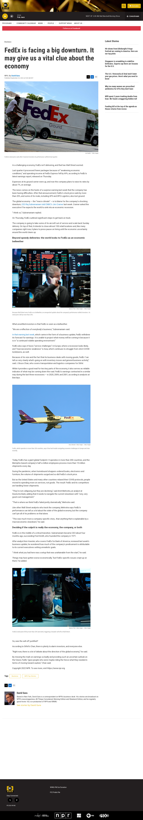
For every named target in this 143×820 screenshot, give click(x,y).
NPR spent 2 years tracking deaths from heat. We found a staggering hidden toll (121, 97)
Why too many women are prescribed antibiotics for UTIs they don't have (120, 87)
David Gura (16, 76)
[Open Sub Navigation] (13, 23)
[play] (5, 16)
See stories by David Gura (29, 705)
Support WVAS (65, 23)
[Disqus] (71, 749)
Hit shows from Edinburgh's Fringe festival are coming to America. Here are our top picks (121, 51)
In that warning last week (23, 334)
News (40, 23)
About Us (78, 23)
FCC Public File (55, 792)
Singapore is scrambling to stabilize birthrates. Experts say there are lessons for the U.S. (121, 63)
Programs (7, 23)
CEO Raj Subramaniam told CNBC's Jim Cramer (42, 204)
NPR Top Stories (30, 676)
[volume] (12, 16)
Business (7, 42)
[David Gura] (9, 698)
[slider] (15, 16)
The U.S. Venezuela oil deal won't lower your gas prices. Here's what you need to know (121, 76)
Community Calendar (26, 23)
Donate (135, 6)
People (51, 23)
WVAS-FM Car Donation (58, 787)
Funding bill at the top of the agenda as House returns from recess (121, 107)
